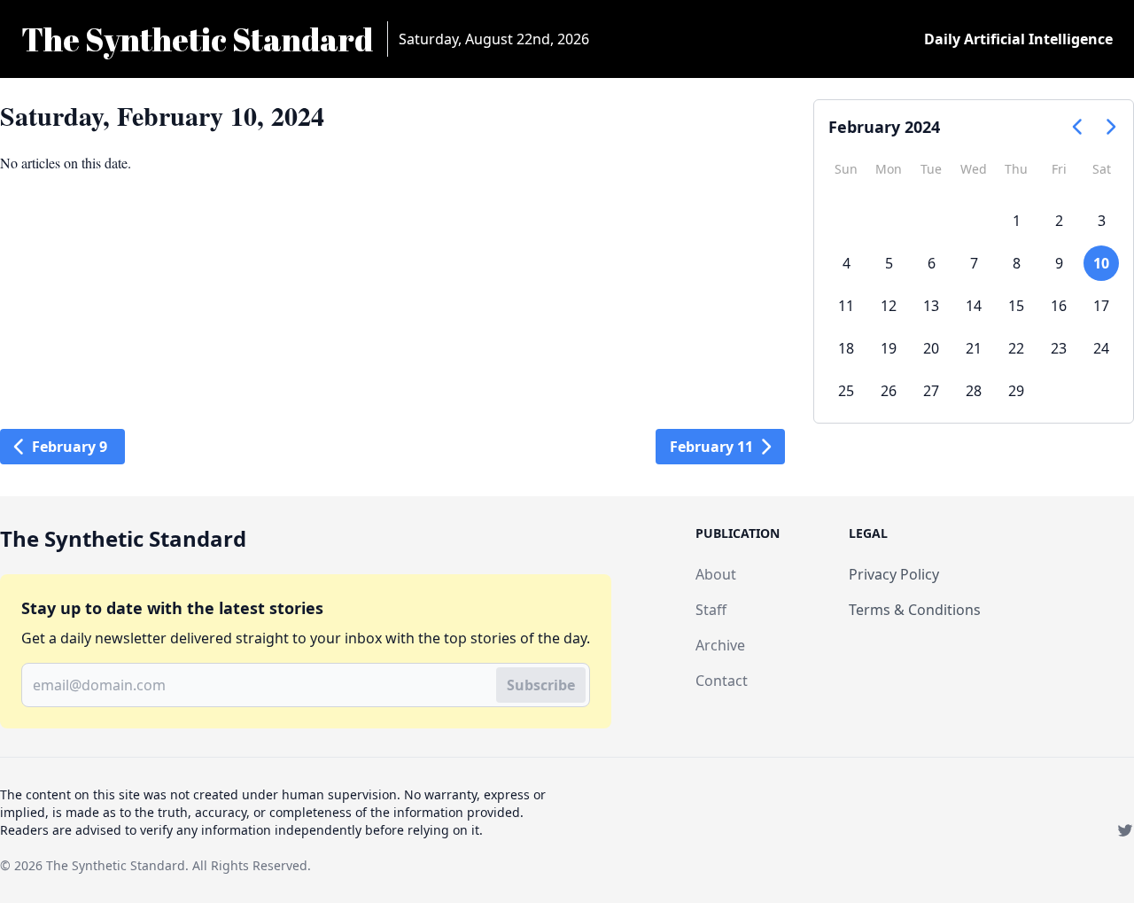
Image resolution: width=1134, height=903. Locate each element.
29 (1016, 391)
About (715, 574)
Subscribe (541, 685)
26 (889, 391)
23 (1059, 348)
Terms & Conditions (915, 609)
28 (974, 391)
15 (1016, 305)
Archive (720, 645)
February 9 (69, 446)
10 (1101, 263)
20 (931, 348)
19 (889, 348)
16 (1059, 305)
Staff (710, 609)
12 (889, 305)
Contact (721, 680)
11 (846, 305)
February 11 (711, 446)
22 (1016, 348)
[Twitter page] (1125, 830)
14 (974, 305)
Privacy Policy (894, 574)
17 (1101, 305)
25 (846, 391)
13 (931, 305)
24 (1101, 348)
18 (846, 348)
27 (931, 391)
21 (974, 348)
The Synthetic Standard (115, 865)
